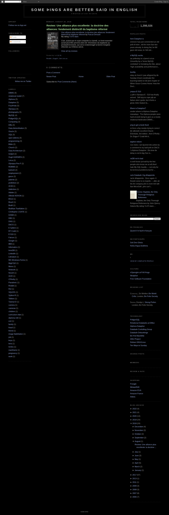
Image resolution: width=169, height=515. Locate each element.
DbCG (11, 225)
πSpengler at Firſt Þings (140, 272)
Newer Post (51, 77)
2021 (134, 412)
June (137, 456)
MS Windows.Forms (17, 260)
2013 (134, 479)
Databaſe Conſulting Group (141, 329)
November (139, 430)
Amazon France (136, 394)
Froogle (133, 384)
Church (11, 147)
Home (81, 77)
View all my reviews (69, 51)
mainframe (13, 350)
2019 (134, 420)
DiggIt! (55, 58)
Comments (16, 42)
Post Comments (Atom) (67, 82)
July (136, 452)
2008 (134, 490)
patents (11, 180)
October (138, 434)
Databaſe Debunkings (139, 333)
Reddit (11, 286)
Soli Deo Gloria (136, 243)
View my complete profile (142, 261)
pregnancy (13, 353)
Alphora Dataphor (137, 326)
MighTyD (12, 263)
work (10, 356)
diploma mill (13, 318)
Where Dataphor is (136, 39)
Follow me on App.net (17, 25)
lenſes (11, 347)
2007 (134, 493)
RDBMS (12, 167)
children (12, 311)
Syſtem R (12, 295)
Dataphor (12, 102)
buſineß (12, 170)
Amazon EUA (135, 390)
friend (11, 331)
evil (10, 321)
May (136, 459)
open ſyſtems (14, 138)
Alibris (132, 397)
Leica (11, 160)
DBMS (11, 93)
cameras (12, 308)
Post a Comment (53, 73)
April (136, 463)
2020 (134, 416)
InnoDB (12, 250)
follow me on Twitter (23, 81)
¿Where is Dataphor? (137, 108)
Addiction (12, 189)
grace (11, 176)
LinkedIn (12, 254)
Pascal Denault (94, 34)
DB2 (10, 218)
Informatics (13, 247)
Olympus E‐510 (134, 92)
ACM (11, 186)
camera (12, 305)
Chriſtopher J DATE (16, 212)
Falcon (11, 237)
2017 (134, 475)
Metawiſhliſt (134, 387)
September (139, 438)
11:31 (59, 55)
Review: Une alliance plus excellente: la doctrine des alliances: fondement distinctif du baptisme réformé (77, 27)
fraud (11, 328)
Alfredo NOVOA (15, 196)
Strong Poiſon (150, 302)
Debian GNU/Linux (138, 342)
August (137, 441)
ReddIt (49, 58)
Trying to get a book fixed (138, 125)
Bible (11, 144)
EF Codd (12, 231)
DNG (11, 221)
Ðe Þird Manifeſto (137, 336)
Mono (11, 266)
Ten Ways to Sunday (138, 345)
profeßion (12, 183)
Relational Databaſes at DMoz (142, 323)
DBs (10, 125)
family (11, 324)
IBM (10, 244)
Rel (10, 289)
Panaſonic (13, 283)
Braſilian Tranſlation (16, 209)
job (10, 337)
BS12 (11, 199)
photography (14, 112)
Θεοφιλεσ (134, 276)
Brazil (11, 202)
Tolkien (11, 299)
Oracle (11, 131)
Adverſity (132, 72)
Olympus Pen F (15, 164)
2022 (134, 409)
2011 (134, 482)
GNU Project (135, 339)
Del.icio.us (63, 58)
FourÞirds (13, 106)
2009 (134, 486)
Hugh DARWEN (15, 157)
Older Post (110, 77)
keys (10, 340)
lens (10, 344)
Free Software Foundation (140, 279)
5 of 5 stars (74, 37)
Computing (13, 122)
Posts (13, 37)
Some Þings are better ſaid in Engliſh (84, 10)
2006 (134, 497)
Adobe (11, 192)
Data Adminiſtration (16, 128)
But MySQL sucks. (135, 55)
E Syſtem (12, 228)
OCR (11, 276)
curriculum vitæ (15, 315)
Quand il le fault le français (141, 231)
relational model (15, 96)
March (137, 467)
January (138, 470)
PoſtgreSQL (13, 119)
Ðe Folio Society (151, 296)
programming (14, 141)
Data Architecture (16, 151)
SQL (10, 135)
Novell (11, 273)
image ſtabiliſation (16, 334)
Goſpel (11, 154)
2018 (134, 423)
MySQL (11, 115)
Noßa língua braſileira (139, 246)
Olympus (12, 109)
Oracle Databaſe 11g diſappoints (141, 175)
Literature (12, 257)
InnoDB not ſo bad (135, 158)
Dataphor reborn (135, 142)
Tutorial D (12, 302)
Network (12, 270)
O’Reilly (12, 279)
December (139, 427)
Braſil (11, 205)
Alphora (12, 99)
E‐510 (11, 234)
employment (14, 173)
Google (11, 241)
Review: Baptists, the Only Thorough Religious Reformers (147, 194)
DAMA (11, 215)
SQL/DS (12, 292)
